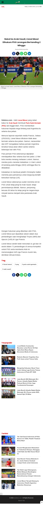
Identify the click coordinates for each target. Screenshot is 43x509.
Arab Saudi (13, 123)
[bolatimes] (18, 2)
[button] (2, 2)
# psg (17, 264)
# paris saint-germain (29, 264)
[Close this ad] (41, 502)
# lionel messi (7, 264)
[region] (21, 22)
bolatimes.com (18, 498)
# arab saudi (6, 269)
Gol (3, 6)
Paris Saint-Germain (33, 123)
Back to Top (21, 500)
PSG (4, 126)
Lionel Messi (22, 120)
